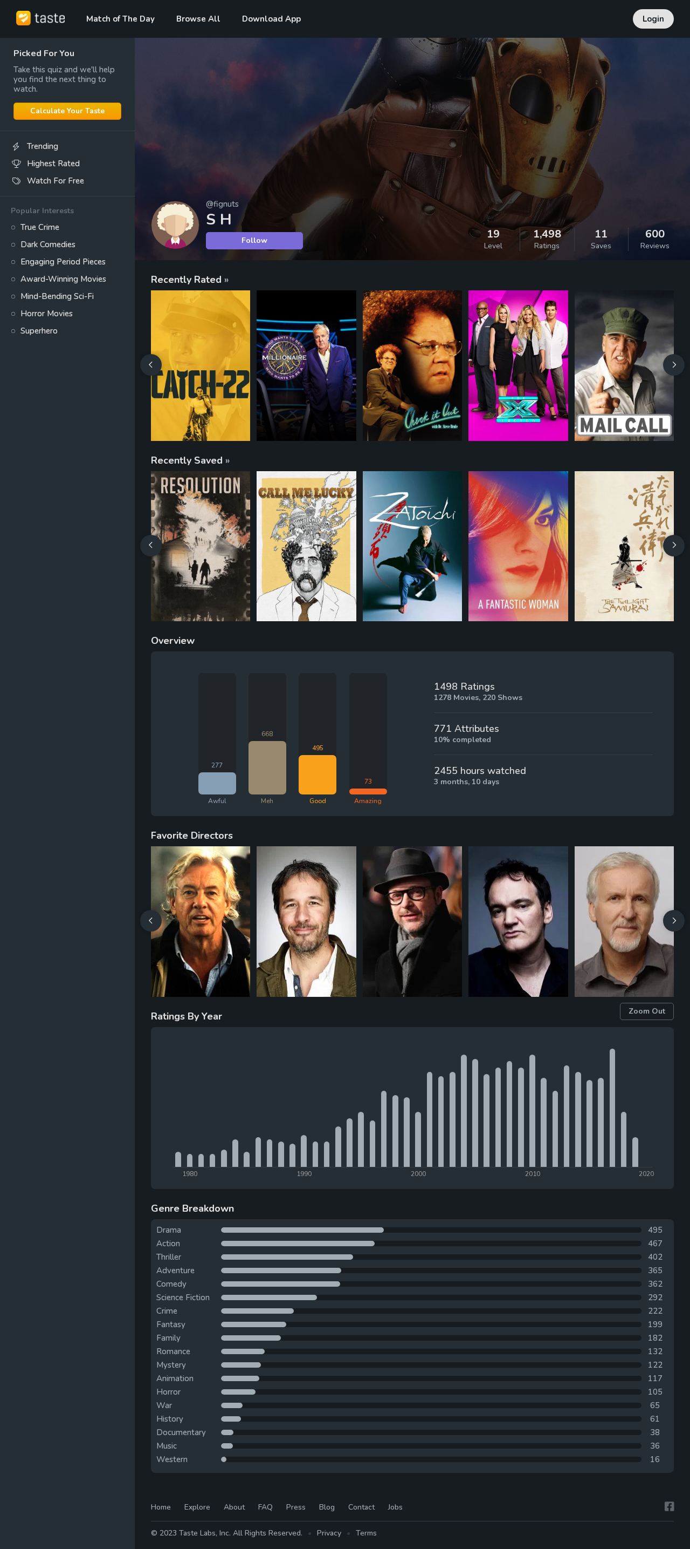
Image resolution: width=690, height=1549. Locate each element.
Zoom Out (647, 1011)
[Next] (674, 365)
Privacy (329, 1533)
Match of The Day (120, 18)
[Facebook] (669, 1507)
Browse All (198, 18)
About (234, 1507)
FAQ (265, 1507)
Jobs (395, 1507)
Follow (254, 240)
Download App (271, 18)
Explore (197, 1507)
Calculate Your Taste (67, 111)
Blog (327, 1507)
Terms (366, 1533)
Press (296, 1507)
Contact (361, 1507)
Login (653, 18)
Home (161, 1507)
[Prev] (151, 365)
